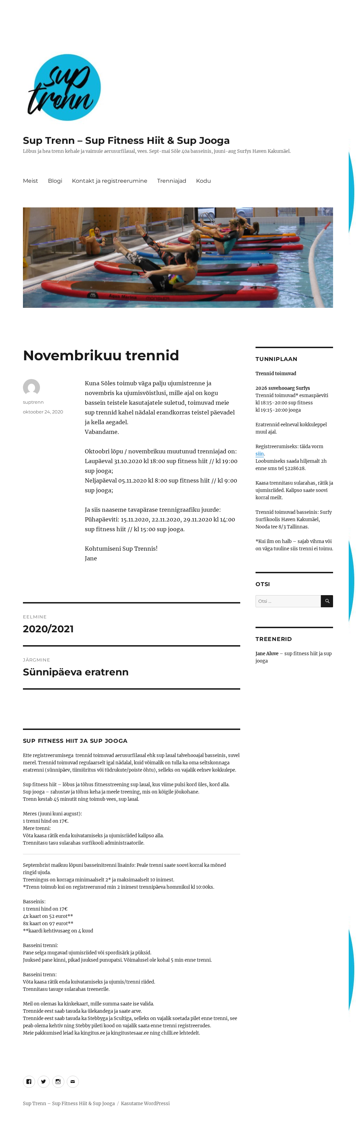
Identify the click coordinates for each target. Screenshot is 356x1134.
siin (260, 454)
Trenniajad (171, 181)
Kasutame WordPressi (145, 1104)
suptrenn (33, 402)
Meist (30, 181)
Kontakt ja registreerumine (109, 181)
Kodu (203, 181)
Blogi (55, 181)
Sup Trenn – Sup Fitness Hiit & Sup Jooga (126, 140)
